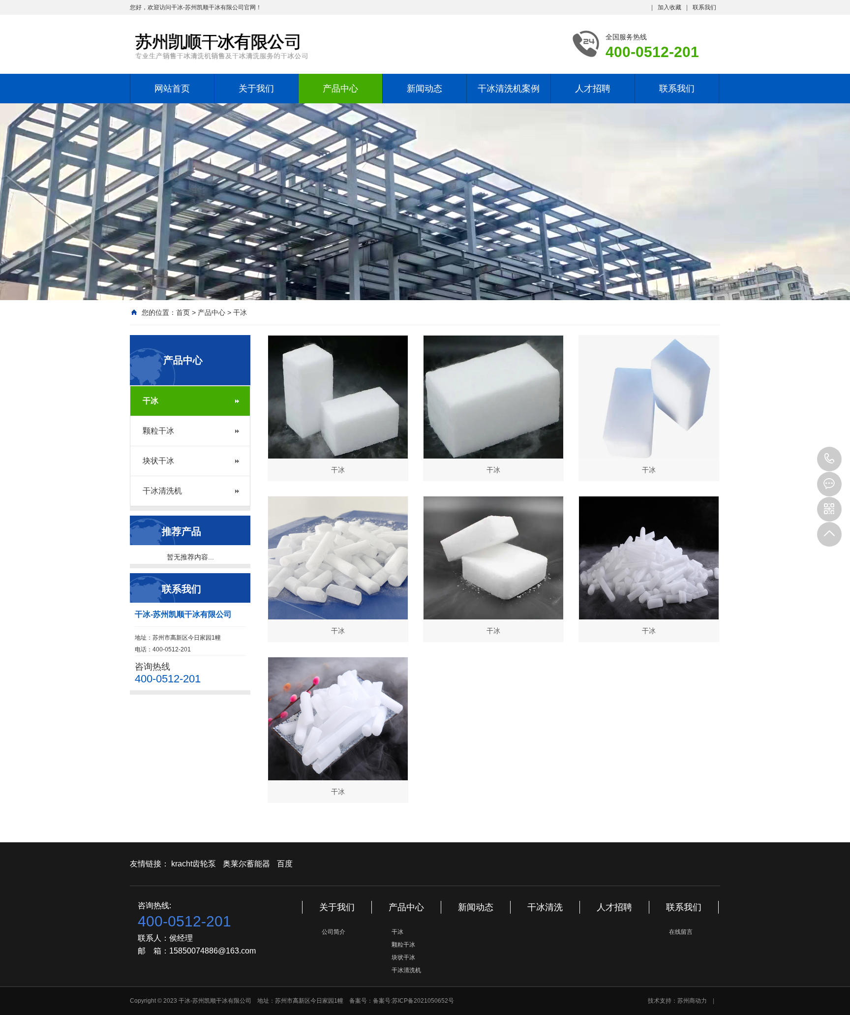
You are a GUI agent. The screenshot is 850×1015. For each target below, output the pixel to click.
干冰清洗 (545, 907)
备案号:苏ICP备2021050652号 (413, 1000)
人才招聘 (592, 88)
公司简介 (333, 931)
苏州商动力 (692, 1000)
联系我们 (704, 7)
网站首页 (172, 88)
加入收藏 (669, 7)
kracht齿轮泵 (193, 864)
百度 (285, 864)
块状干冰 (158, 461)
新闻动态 (424, 88)
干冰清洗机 (162, 491)
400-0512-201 (829, 459)
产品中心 (340, 88)
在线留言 (681, 931)
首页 (183, 312)
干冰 (240, 312)
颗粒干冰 (158, 431)
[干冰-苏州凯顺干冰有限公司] (262, 46)
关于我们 (256, 88)
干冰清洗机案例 (509, 88)
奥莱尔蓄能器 (246, 864)
